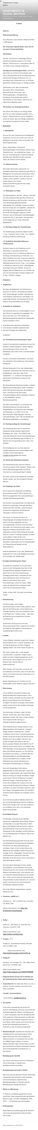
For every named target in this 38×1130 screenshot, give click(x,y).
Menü (20, 24)
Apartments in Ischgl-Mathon (14, 12)
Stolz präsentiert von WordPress (13, 1125)
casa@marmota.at (9, 455)
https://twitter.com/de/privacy (13, 934)
